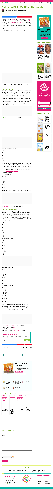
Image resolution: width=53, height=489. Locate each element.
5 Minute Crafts (47, 2)
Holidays (47, 481)
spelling (13, 22)
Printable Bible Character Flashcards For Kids (47, 146)
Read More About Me (19, 371)
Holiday (42, 2)
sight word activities (21, 22)
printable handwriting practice (13, 328)
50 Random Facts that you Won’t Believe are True (40, 76)
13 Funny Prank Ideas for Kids (17, 388)
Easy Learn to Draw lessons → (29, 0)
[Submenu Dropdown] (23, 2)
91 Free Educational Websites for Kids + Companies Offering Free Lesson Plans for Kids (18, 383)
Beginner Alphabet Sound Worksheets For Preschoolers (47, 119)
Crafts (28, 2)
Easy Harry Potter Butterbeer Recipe (9, 388)
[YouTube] (18, 374)
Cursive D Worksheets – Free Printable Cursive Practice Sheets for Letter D (12, 409)
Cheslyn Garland (8, 10)
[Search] (50, 3)
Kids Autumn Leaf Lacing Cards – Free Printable (47, 127)
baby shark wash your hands (12, 171)
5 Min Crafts (47, 483)
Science (35, 2)
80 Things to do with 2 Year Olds (26, 381)
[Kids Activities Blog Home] (5, 3)
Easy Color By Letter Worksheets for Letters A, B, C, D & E (28, 408)
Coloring (25, 2)
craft (14, 327)
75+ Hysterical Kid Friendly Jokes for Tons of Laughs (47, 58)
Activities (21, 2)
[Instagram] (16, 374)
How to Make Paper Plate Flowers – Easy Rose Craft (8, 382)
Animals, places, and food (8, 325)
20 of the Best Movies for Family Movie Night (40, 57)
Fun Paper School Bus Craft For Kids (48, 135)
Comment (4, 435)
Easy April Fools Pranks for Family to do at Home (48, 76)
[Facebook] (21, 374)
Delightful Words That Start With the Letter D (20, 407)
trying (16, 204)
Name (3, 446)
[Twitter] (23, 374)
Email (39, 101)
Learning (32, 2)
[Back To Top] (3, 474)
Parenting (39, 2)
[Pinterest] (25, 374)
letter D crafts (17, 330)
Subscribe (44, 108)
